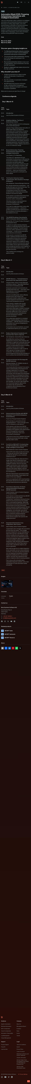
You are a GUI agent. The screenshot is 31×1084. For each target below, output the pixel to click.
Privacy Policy (20, 1049)
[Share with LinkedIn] (9, 648)
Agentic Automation (5, 1024)
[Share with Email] (2, 648)
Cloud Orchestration (6, 1031)
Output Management (6, 1037)
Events (18, 1033)
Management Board (21, 1026)
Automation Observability (7, 1033)
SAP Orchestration (5, 1028)
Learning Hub (4, 1049)
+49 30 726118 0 (7, 616)
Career (18, 1035)
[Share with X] (20, 648)
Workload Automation (6, 1026)
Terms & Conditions (21, 1044)
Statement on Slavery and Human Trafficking (23, 1054)
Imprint (18, 1046)
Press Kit (3, 1046)
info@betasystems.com (9, 618)
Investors (19, 1028)
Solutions (3, 1021)
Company (19, 1021)
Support (3, 1041)
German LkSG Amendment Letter (21, 1067)
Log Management (5, 1035)
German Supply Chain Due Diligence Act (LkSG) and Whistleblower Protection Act (23, 1062)
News (18, 1031)
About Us (19, 1024)
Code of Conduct (21, 1051)
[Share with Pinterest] (13, 648)
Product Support (5, 1044)
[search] (25, 2)
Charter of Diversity (21, 1057)
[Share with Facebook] (6, 648)
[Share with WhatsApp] (16, 648)
